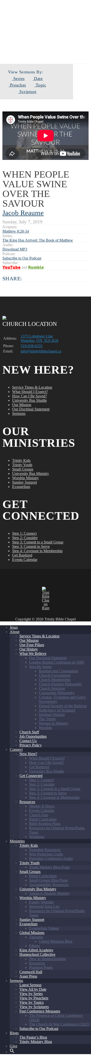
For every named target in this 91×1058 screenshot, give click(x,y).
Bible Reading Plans (44, 824)
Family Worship (41, 902)
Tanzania (36, 937)
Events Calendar (24, 559)
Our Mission (21, 405)
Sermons (18, 413)
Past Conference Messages (39, 1011)
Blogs (14, 1033)
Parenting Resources (44, 850)
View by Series (31, 994)
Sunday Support (24, 482)
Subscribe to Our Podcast (21, 258)
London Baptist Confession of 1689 (56, 662)
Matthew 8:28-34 (15, 231)
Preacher (17, 85)
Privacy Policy (30, 745)
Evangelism (21, 487)
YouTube (11, 267)
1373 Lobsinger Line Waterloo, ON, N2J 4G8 (39, 338)
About (14, 632)
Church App (38, 815)
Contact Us (28, 741)
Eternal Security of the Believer (63, 706)
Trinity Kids (21, 460)
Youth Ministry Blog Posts (49, 867)
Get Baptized (22, 555)
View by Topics (31, 1002)
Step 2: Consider (25, 538)
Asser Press (28, 976)
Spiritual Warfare (52, 715)
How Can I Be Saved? (29, 396)
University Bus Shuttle (29, 400)
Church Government (54, 675)
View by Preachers (33, 998)
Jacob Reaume (23, 213)
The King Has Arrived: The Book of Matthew (37, 240)
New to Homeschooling (47, 959)
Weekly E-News (41, 806)
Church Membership (54, 680)
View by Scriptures (34, 1007)
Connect (16, 749)
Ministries (17, 841)
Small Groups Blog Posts (48, 880)
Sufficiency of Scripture (57, 710)
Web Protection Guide (46, 854)
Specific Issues (40, 667)
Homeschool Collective (37, 954)
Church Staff (29, 732)
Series (18, 78)
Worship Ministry (25, 478)
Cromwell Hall (30, 972)
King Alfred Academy (36, 950)
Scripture (27, 91)
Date (38, 78)
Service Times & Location (32, 387)
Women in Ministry (53, 723)
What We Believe (32, 653)
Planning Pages (41, 967)
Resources (27, 802)
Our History (28, 649)
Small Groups (22, 469)
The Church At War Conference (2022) (59, 1024)
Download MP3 (14, 249)
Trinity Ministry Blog (35, 1042)
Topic (40, 85)
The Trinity (47, 719)
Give (13, 1046)
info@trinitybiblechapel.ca (41, 351)
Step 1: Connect (24, 533)
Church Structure (52, 688)
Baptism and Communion (58, 671)
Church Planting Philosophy (60, 684)
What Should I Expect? (30, 392)
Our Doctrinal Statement (31, 409)
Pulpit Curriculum (43, 819)
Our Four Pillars (31, 645)
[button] (12, 1052)
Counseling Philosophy (56, 693)
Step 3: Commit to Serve (31, 546)
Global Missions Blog (55, 941)
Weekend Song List (44, 906)
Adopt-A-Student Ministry (49, 893)
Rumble (36, 267)
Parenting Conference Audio (51, 858)
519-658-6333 (31, 346)
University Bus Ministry (30, 473)
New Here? (28, 754)
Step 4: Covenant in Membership (37, 551)
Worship (45, 728)
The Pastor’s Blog (33, 1037)
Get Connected (30, 776)
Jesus (14, 627)
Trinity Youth (22, 465)
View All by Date (32, 989)
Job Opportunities (33, 736)
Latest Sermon (30, 985)
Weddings (36, 837)
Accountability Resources (48, 885)
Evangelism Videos (44, 928)
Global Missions (31, 933)
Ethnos (34, 946)
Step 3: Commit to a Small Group (37, 542)
